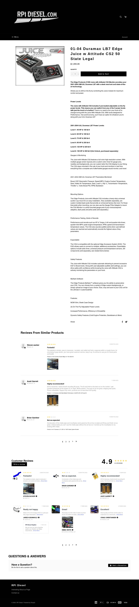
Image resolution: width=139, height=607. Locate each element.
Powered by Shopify (29, 602)
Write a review (19, 464)
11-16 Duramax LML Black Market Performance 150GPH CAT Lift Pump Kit (68, 393)
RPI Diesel (19, 602)
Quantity (74, 69)
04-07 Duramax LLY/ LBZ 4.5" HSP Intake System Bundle (65, 429)
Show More (44, 481)
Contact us (15, 593)
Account (125, 37)
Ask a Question (119, 565)
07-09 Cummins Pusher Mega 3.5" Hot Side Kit (62, 356)
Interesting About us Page (20, 589)
